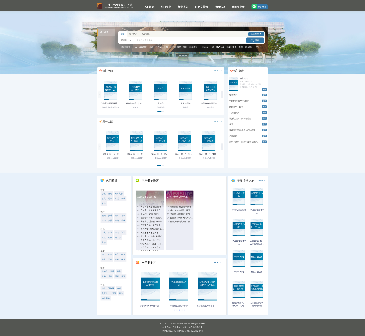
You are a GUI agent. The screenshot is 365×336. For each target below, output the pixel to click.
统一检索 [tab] (104, 32)
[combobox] (125, 40)
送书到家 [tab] (133, 34)
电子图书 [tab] (146, 34)
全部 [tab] (123, 34)
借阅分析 (220, 6)
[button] (159, 111)
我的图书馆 (238, 6)
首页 (151, 6)
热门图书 (166, 6)
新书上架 (183, 6)
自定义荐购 (201, 6)
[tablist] (106, 39)
